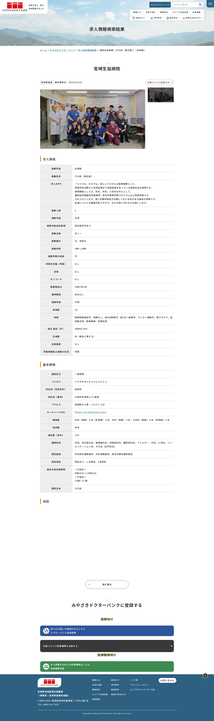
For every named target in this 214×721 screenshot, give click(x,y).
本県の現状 (151, 12)
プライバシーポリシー (140, 685)
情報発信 (164, 12)
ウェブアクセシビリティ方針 (142, 689)
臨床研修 (173, 17)
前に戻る (107, 584)
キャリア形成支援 (180, 12)
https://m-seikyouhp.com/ (91, 412)
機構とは (137, 12)
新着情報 (197, 12)
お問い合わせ (167, 680)
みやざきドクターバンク (160, 5)
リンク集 (134, 680)
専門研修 (158, 17)
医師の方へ (141, 17)
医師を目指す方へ (194, 17)
